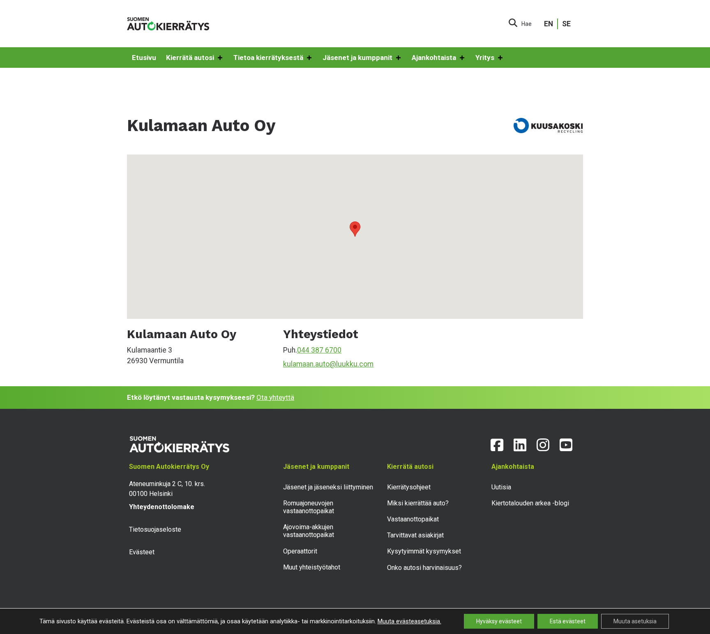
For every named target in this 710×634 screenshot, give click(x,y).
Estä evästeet (568, 621)
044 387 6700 (319, 350)
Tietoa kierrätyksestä (268, 57)
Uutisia (501, 487)
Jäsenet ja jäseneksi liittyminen (328, 487)
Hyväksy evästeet (499, 621)
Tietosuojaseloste (155, 529)
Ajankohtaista (434, 57)
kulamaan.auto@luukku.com (328, 364)
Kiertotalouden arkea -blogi (530, 503)
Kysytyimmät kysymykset (424, 551)
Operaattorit (300, 551)
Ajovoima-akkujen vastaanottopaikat (308, 531)
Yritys (484, 57)
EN (548, 24)
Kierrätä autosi (190, 57)
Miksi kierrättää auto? (418, 503)
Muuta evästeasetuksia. (409, 621)
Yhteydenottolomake (161, 507)
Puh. (290, 350)
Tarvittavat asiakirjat (415, 535)
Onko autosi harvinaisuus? (424, 568)
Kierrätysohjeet (409, 487)
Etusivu (144, 57)
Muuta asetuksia (635, 621)
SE (566, 24)
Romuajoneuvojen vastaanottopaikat (308, 507)
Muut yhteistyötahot (311, 567)
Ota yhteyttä (275, 397)
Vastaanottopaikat (413, 519)
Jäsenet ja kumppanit (357, 57)
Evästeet (141, 552)
